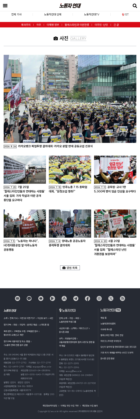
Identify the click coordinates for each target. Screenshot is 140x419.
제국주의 (26, 25)
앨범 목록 (72, 268)
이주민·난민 (101, 25)
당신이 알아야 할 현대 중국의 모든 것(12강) (118, 346)
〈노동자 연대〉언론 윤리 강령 (16, 345)
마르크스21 (83, 328)
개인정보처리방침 (49, 405)
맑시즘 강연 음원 (107, 358)
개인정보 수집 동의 (90, 405)
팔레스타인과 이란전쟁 (77, 25)
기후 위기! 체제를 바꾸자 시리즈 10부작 (116, 352)
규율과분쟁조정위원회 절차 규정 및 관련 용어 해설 (77, 344)
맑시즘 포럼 (64, 332)
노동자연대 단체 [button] (52, 14)
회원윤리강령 (70, 338)
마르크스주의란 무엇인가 (110, 341)
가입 (71, 318)
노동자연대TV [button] (91, 14)
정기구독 (7, 324)
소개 (5, 318)
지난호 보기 (42, 318)
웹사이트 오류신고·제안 (13, 334)
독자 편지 (7, 331)
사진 (51, 318)
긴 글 (116, 25)
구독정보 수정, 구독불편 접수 (26, 331)
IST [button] (127, 14)
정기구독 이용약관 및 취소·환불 (17, 341)
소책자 (74, 328)
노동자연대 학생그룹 (67, 321)
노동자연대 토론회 (108, 323)
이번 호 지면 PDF (27, 318)
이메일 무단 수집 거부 (70, 405)
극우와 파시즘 (106, 329)
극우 (38, 25)
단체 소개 (63, 318)
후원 (15, 324)
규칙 (61, 338)
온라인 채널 (32, 324)
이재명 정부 (53, 25)
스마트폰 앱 (44, 324)
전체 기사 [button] (16, 14)
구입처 (22, 324)
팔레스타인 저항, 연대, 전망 (111, 335)
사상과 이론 (64, 328)
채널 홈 (103, 317)
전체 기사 (14, 318)
